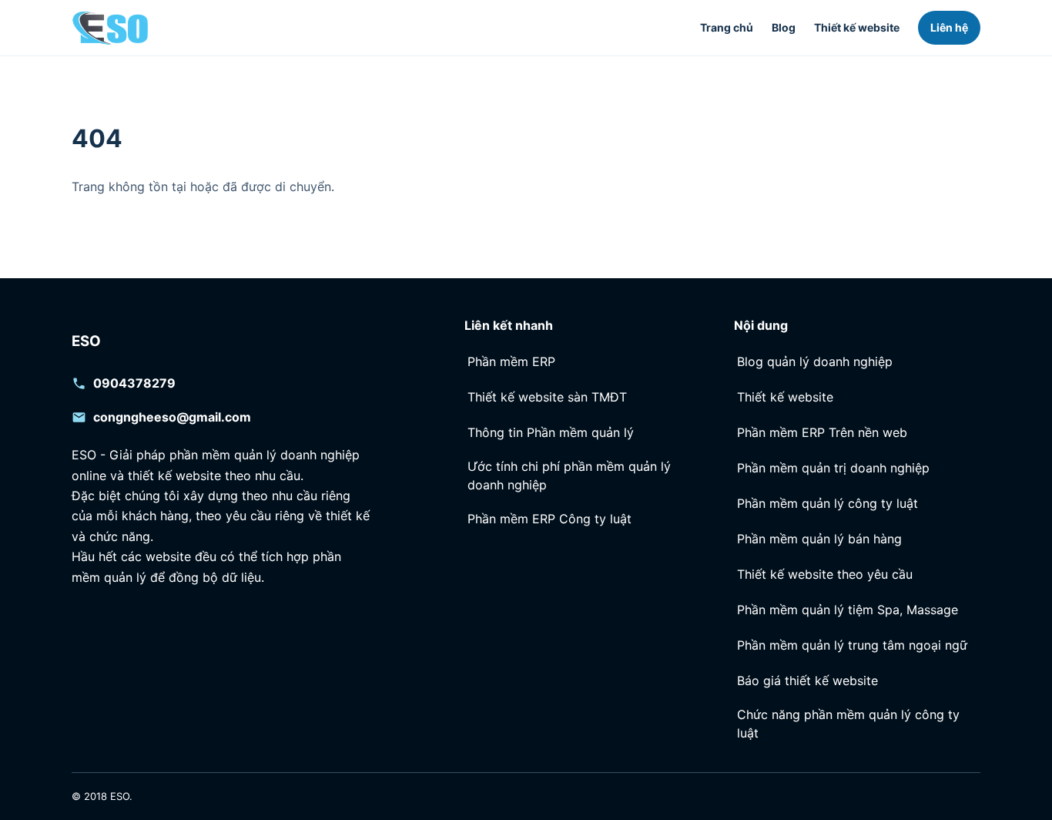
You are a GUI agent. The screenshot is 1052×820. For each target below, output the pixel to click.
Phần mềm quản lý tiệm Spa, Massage (847, 609)
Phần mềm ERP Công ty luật (549, 518)
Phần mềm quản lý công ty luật (827, 503)
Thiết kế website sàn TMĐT (547, 397)
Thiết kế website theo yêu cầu (825, 574)
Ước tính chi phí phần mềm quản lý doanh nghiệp (569, 475)
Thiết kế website (857, 27)
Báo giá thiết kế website (807, 680)
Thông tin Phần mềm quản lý (550, 432)
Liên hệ (949, 27)
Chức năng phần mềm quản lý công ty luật (848, 723)
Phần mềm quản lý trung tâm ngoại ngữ (852, 645)
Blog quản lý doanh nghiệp (815, 361)
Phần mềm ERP (511, 361)
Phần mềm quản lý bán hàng (819, 538)
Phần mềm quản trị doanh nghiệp (833, 468)
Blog (784, 27)
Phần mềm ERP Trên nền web (822, 432)
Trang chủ (726, 27)
